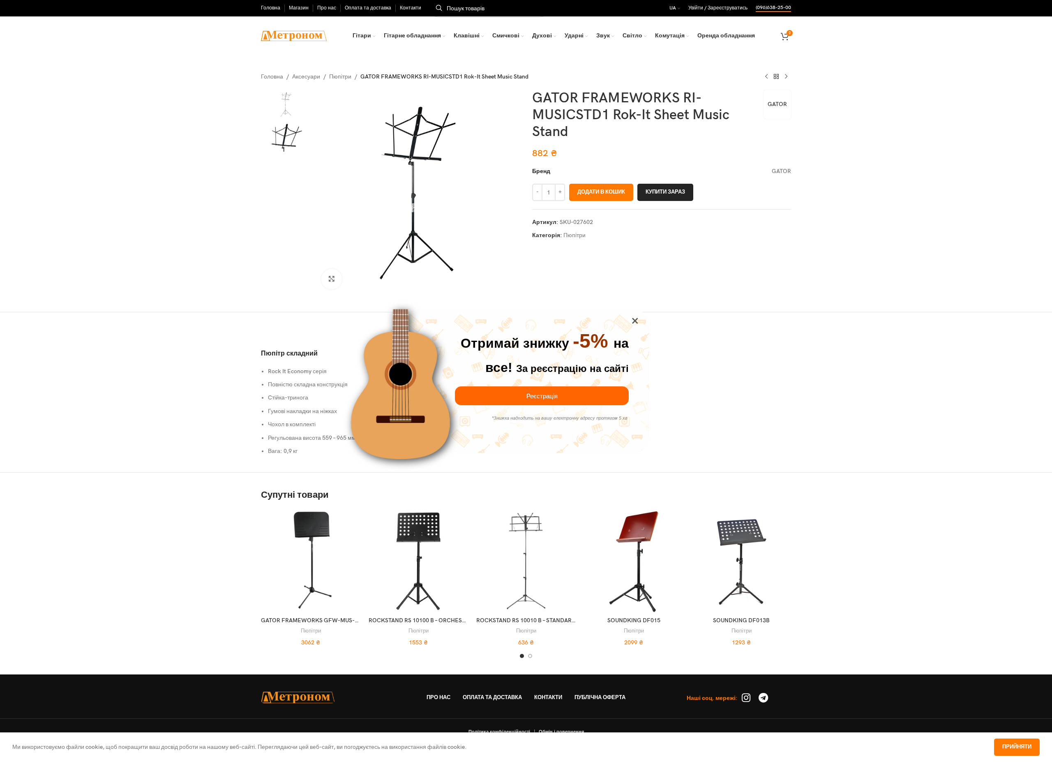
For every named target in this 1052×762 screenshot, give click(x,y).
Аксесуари (306, 76)
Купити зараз (665, 192)
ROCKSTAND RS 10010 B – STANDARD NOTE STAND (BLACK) (555, 620)
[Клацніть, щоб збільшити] (331, 279)
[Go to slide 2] (530, 656)
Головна (272, 76)
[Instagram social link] (746, 698)
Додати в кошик (601, 192)
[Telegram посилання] (763, 698)
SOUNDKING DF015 (633, 620)
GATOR (777, 104)
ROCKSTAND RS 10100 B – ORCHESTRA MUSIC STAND (440, 620)
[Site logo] (294, 35)
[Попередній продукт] (766, 77)
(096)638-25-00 (773, 8)
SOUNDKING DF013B (741, 620)
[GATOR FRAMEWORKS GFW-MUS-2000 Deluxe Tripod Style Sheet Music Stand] (310, 561)
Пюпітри (340, 76)
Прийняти (1016, 747)
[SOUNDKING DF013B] (741, 561)
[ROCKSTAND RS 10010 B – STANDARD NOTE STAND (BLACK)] (526, 561)
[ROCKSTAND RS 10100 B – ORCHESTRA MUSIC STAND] (418, 561)
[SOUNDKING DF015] (633, 561)
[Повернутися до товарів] (776, 77)
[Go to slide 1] (522, 656)
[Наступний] (786, 77)
